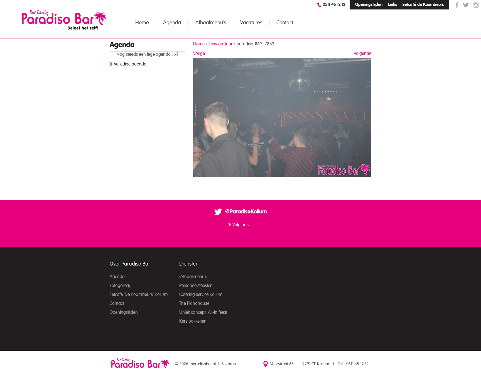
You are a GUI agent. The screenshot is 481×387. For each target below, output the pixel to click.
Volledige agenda (130, 64)
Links (392, 5)
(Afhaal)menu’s (193, 276)
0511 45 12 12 (334, 5)
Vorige (199, 53)
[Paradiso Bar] (64, 19)
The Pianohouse (194, 303)
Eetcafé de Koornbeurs (423, 5)
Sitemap (229, 364)
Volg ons (240, 225)
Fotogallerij (120, 285)
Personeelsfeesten (196, 285)
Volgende (362, 53)
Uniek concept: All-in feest (203, 312)
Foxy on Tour (220, 44)
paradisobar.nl (203, 364)
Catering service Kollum (200, 294)
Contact (284, 22)
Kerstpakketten (193, 321)
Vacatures (251, 22)
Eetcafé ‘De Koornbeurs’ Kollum (139, 294)
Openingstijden (368, 5)
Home (142, 22)
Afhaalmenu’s (210, 22)
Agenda (172, 22)
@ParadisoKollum (246, 212)
